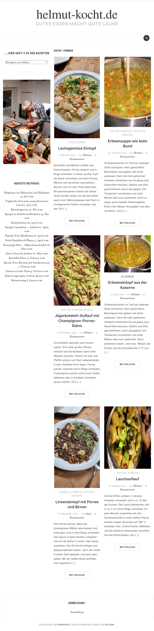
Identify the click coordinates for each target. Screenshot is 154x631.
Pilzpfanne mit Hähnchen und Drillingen (26, 192)
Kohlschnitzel (19, 222)
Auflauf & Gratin (71, 309)
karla (88, 513)
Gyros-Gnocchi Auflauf (19, 253)
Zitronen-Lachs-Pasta (18, 271)
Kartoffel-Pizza (17, 257)
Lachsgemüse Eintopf (77, 148)
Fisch (72, 142)
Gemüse (81, 142)
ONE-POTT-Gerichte (121, 131)
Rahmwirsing (18, 280)
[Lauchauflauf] (127, 437)
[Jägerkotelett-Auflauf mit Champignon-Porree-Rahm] (77, 270)
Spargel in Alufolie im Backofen (22, 214)
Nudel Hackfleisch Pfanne (19, 240)
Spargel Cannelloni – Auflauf (21, 227)
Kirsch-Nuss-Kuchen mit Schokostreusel (27, 262)
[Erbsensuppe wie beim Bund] (127, 91)
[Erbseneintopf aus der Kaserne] (127, 253)
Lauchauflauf (127, 479)
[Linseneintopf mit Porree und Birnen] (77, 446)
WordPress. (64, 624)
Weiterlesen (77, 221)
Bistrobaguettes (19, 209)
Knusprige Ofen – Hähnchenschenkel (24, 244)
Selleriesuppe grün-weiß (18, 275)
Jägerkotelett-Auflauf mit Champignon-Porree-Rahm (77, 320)
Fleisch (88, 309)
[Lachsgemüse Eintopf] (77, 97)
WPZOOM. (110, 624)
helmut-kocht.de (77, 13)
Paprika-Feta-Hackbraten (19, 235)
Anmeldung (76, 611)
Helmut (87, 155)
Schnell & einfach (70, 492)
